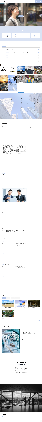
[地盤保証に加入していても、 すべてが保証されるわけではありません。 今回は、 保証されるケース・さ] (4, 70)
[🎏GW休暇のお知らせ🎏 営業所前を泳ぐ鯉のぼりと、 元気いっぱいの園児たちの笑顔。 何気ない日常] (12, 79)
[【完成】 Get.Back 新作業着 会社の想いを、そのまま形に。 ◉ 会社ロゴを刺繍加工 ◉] (29, 70)
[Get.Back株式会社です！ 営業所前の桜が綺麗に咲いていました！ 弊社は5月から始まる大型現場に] (38, 79)
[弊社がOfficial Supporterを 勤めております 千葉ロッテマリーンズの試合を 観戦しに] (4, 87)
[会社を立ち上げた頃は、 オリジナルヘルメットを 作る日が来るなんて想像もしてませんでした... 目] (21, 70)
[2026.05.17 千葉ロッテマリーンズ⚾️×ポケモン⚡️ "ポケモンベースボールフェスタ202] (38, 70)
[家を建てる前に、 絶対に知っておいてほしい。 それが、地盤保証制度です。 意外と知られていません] (12, 70)
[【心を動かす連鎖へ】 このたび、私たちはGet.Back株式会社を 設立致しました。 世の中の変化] (12, 87)
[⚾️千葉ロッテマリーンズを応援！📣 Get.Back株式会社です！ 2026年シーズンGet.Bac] (21, 79)
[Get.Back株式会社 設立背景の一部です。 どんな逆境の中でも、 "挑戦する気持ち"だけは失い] (4, 79)
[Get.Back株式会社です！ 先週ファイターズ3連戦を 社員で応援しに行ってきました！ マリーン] (29, 79)
